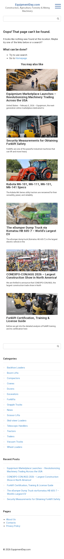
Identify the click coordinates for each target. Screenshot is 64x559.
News (10, 410)
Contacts (11, 522)
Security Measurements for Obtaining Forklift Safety (32, 142)
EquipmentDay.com (27, 4)
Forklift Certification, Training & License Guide (28, 319)
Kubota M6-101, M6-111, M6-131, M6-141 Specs (29, 185)
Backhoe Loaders (16, 367)
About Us (11, 519)
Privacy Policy (13, 526)
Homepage (21, 58)
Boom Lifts (12, 373)
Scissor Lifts (13, 415)
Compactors (13, 378)
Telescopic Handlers (17, 425)
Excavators (12, 394)
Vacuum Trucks (15, 441)
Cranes (10, 383)
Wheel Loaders (14, 447)
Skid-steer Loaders (16, 420)
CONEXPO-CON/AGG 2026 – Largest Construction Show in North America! (31, 275)
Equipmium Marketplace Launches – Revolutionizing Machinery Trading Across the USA (31, 97)
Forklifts (11, 399)
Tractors (11, 431)
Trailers (10, 436)
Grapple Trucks (14, 404)
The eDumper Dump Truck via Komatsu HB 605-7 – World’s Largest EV (31, 231)
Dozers (10, 388)
